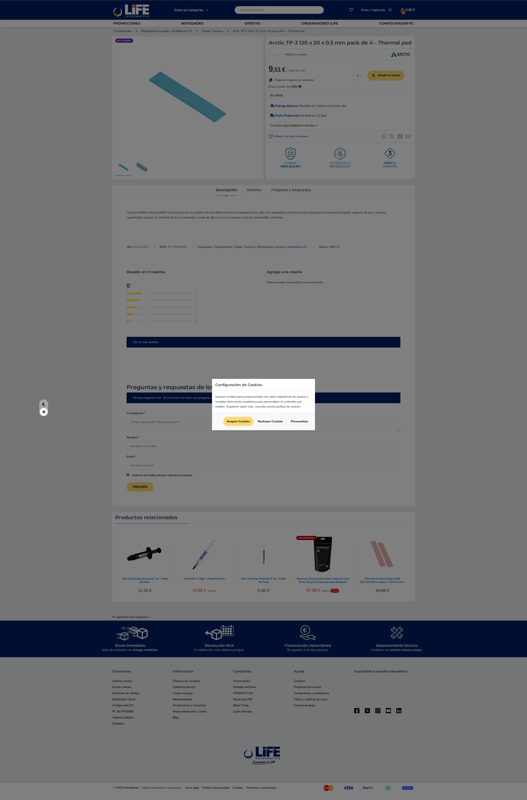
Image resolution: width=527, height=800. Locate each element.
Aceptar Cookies (238, 421)
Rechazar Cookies (270, 421)
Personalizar (299, 421)
